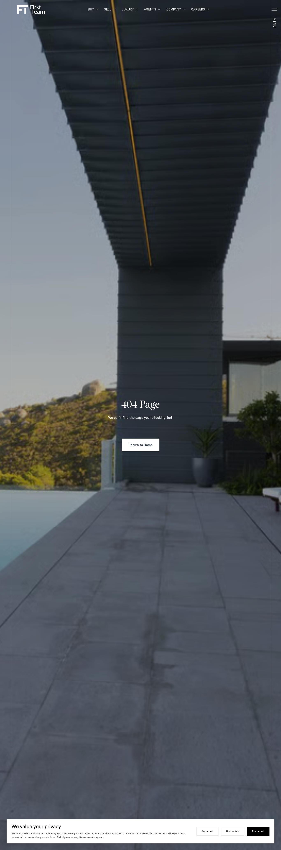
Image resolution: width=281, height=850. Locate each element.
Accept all (258, 831)
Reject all (207, 831)
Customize (232, 831)
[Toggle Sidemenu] (274, 9)
